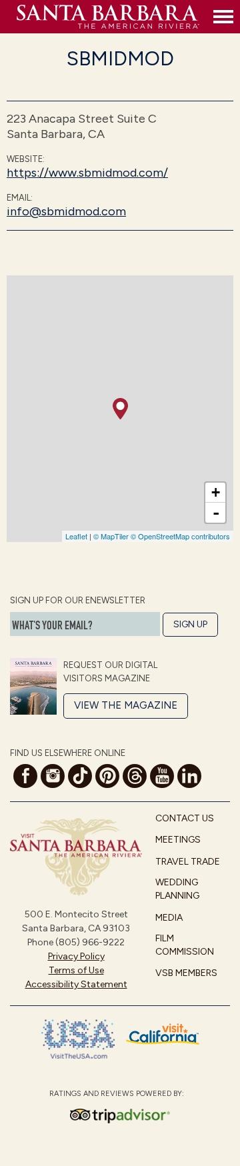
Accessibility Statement (76, 984)
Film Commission (184, 945)
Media (169, 917)
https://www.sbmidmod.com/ (87, 172)
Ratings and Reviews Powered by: (116, 1093)
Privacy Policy (76, 956)
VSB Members (186, 973)
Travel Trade (187, 861)
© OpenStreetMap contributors (180, 536)
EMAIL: (20, 198)
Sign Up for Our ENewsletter (77, 600)
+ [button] (215, 492)
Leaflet (76, 536)
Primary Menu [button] (223, 16)
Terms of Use (76, 970)
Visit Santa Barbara (112, 17)
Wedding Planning (177, 889)
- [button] (216, 512)
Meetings (178, 839)
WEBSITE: (26, 159)
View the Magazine (125, 705)
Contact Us (184, 818)
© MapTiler (111, 536)
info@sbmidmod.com (66, 211)
